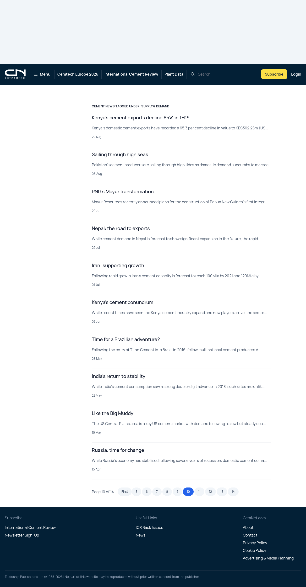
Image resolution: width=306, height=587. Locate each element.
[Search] (192, 74)
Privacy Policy (255, 542)
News (140, 535)
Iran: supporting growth (118, 265)
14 (233, 491)
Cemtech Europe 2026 (77, 74)
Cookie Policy (254, 550)
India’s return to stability (118, 376)
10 (188, 491)
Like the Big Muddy (112, 413)
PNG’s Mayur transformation (123, 191)
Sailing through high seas (120, 154)
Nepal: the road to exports (121, 228)
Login (296, 74)
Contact (250, 535)
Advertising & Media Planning (268, 558)
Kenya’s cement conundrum (122, 302)
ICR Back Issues (149, 527)
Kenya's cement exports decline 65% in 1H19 (141, 117)
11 (199, 491)
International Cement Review (131, 74)
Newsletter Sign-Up (22, 535)
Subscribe (274, 74)
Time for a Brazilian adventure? (126, 339)
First (124, 491)
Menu (45, 74)
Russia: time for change (118, 450)
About (248, 527)
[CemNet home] (15, 74)
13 (221, 491)
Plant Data (173, 74)
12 (210, 491)
